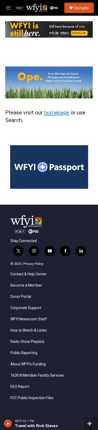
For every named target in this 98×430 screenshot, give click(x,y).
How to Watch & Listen (28, 330)
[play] (8, 423)
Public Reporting (23, 353)
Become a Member (26, 285)
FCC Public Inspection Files (32, 398)
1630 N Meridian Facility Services (37, 375)
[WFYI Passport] (49, 167)
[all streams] (91, 423)
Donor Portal (20, 297)
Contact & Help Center (28, 274)
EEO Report (19, 387)
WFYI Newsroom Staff (28, 319)
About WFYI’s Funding (28, 364)
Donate (81, 7)
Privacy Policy (33, 264)
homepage (56, 112)
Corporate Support (25, 308)
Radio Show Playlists (27, 342)
